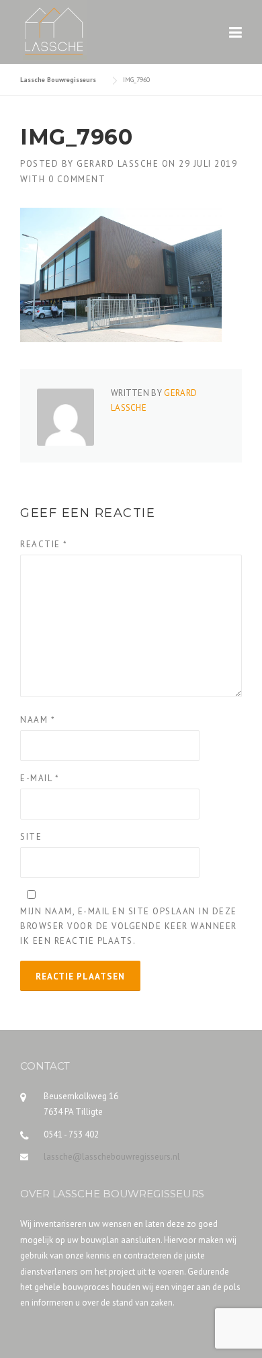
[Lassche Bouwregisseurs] (53, 24)
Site (31, 836)
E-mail (39, 778)
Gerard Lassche (118, 163)
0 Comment (77, 179)
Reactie (44, 544)
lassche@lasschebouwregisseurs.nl (112, 1156)
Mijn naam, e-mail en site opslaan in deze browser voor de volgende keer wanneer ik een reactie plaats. (128, 926)
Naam (37, 719)
